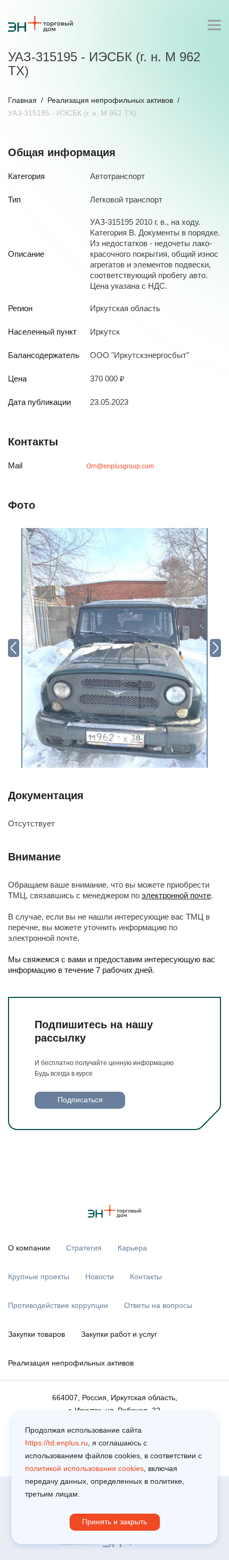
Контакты (146, 1276)
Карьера (132, 1248)
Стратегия (84, 1248)
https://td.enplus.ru (56, 1443)
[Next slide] (215, 647)
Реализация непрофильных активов (110, 100)
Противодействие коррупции (58, 1305)
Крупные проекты (38, 1276)
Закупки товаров (36, 1334)
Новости (99, 1276)
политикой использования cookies (84, 1468)
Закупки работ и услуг (119, 1334)
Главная (22, 100)
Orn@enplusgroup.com (120, 466)
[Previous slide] (13, 647)
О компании (29, 1248)
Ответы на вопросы (158, 1305)
